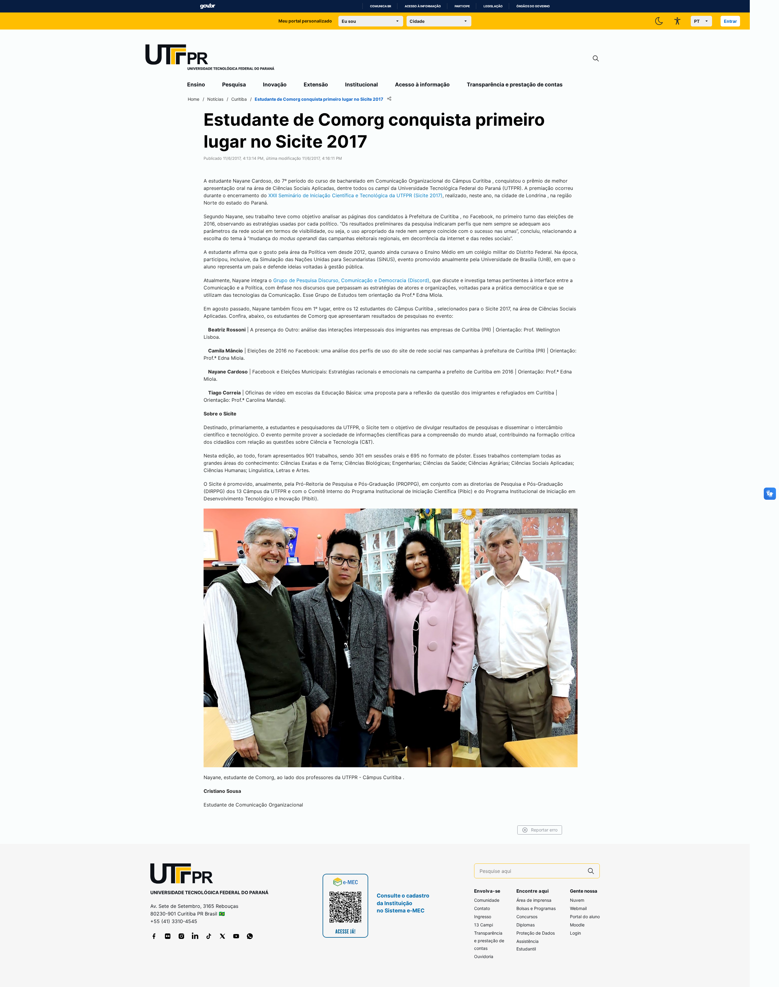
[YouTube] (236, 936)
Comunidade (486, 900)
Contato (482, 908)
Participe (462, 6)
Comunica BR (380, 6)
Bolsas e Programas (536, 908)
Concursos (526, 916)
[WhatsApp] (249, 936)
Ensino (196, 84)
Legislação (493, 6)
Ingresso (482, 916)
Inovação (275, 84)
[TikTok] (208, 936)
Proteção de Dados (535, 933)
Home (193, 99)
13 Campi (483, 924)
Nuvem (577, 900)
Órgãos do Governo (533, 6)
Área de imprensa (533, 900)
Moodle (577, 924)
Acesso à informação (423, 6)
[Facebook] (154, 936)
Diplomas (525, 924)
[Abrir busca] (595, 59)
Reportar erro (544, 829)
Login (575, 933)
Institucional (361, 84)
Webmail (578, 908)
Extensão (316, 84)
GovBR (207, 6)
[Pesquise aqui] (590, 871)
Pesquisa (234, 84)
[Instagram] (181, 936)
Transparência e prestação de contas (515, 84)
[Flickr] (167, 936)
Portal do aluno (585, 916)
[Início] (209, 58)
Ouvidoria (483, 956)
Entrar (730, 21)
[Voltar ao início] (183, 874)
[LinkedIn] (195, 936)
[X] (222, 936)
